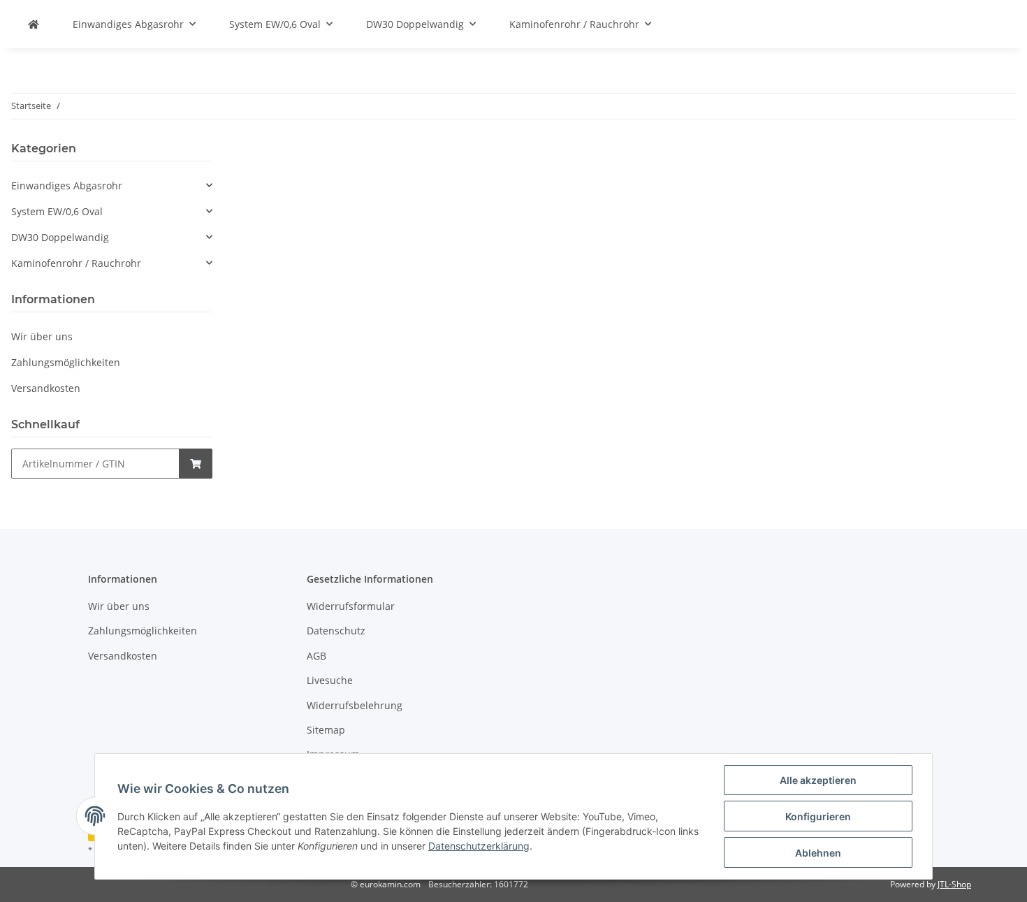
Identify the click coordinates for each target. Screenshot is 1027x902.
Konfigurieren (818, 816)
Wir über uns (42, 336)
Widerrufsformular (351, 606)
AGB (316, 655)
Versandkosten (45, 388)
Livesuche (330, 680)
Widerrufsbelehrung (354, 705)
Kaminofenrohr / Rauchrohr (76, 263)
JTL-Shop (954, 884)
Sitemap (326, 729)
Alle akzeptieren (818, 780)
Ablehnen (818, 853)
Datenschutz (336, 630)
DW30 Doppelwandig (60, 237)
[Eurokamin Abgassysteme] (33, 24)
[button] (111, 185)
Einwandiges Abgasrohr (66, 185)
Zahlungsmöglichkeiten (65, 362)
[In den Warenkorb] (195, 464)
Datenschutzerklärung (479, 846)
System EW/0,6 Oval (57, 211)
